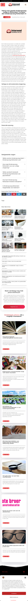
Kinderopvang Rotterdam (19, 55)
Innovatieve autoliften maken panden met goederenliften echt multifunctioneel (14, 282)
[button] (25, 577)
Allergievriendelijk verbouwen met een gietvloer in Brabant (6, 250)
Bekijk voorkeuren (14, 597)
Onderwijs (7, 17)
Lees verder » (4, 258)
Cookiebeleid (13, 600)
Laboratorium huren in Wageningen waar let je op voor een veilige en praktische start (7, 228)
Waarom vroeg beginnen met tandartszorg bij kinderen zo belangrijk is (13, 277)
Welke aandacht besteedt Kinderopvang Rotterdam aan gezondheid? (14, 173)
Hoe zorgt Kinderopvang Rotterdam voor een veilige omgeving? (14, 166)
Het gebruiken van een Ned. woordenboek (11, 476)
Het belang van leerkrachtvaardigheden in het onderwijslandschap (12, 407)
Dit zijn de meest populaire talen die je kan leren (13, 546)
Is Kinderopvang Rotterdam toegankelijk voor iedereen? (14, 186)
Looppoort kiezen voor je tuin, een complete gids (20, 250)
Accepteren (14, 593)
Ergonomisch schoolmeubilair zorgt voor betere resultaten (13, 372)
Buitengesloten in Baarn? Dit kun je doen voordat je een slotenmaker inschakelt (13, 271)
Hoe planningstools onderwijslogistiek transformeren (12, 337)
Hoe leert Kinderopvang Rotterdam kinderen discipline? (14, 180)
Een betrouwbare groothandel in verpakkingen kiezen (19, 227)
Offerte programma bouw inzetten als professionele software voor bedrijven (20, 217)
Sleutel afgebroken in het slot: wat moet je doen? (7, 216)
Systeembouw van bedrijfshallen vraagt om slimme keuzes (12, 266)
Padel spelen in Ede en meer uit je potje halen (11, 261)
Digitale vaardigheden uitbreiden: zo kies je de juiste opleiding (19, 239)
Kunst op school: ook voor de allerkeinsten (11, 511)
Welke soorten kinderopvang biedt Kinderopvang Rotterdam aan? (14, 159)
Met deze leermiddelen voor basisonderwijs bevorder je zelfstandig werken (11, 442)
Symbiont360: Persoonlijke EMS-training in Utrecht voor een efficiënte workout (13, 256)
